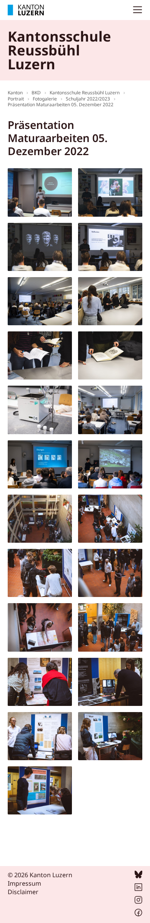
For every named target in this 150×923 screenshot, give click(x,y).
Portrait (16, 98)
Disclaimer (23, 892)
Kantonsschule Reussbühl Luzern (85, 92)
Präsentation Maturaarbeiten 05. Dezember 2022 (60, 104)
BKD (36, 92)
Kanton (15, 92)
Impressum (24, 883)
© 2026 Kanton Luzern (40, 875)
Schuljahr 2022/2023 (88, 98)
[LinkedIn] (138, 889)
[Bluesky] (138, 876)
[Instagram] (138, 901)
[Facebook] (138, 914)
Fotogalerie (45, 98)
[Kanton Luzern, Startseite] (26, 10)
